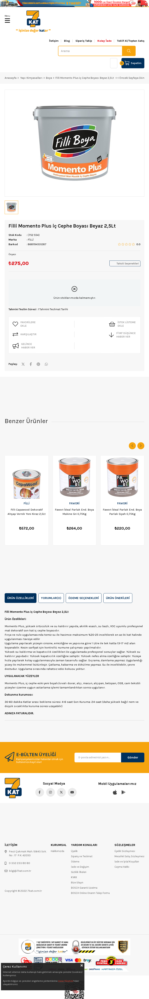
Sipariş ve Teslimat (81, 856)
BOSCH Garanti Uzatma (84, 887)
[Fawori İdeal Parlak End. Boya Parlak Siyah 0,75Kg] (122, 477)
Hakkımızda (57, 851)
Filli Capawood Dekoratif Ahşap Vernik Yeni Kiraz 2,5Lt (27, 512)
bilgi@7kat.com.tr (20, 871)
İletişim (54, 40)
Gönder (132, 757)
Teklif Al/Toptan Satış (130, 40)
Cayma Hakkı (121, 866)
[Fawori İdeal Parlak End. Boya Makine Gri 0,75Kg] (74, 477)
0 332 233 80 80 (19, 863)
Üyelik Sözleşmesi (124, 851)
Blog (67, 40)
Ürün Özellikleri (20, 598)
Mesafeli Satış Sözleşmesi (129, 856)
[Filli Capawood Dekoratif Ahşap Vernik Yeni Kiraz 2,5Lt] (27, 477)
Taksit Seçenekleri (128, 263)
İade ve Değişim (80, 866)
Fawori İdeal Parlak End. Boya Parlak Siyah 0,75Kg (122, 512)
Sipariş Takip (83, 40)
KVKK (74, 877)
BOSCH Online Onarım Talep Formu (90, 893)
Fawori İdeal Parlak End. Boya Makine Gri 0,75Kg (74, 512)
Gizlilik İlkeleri (78, 872)
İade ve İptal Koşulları (126, 861)
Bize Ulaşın (77, 882)
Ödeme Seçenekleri (83, 598)
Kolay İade (104, 40)
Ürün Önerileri (118, 598)
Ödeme (75, 861)
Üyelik (74, 851)
